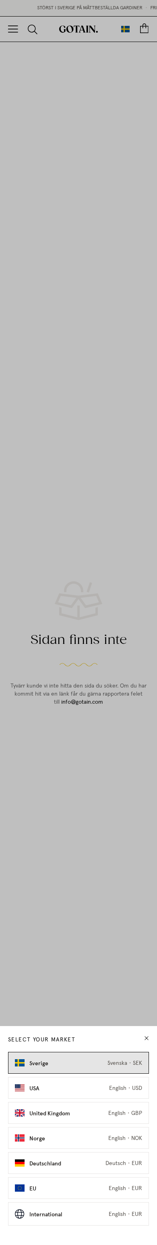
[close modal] (146, 1038)
